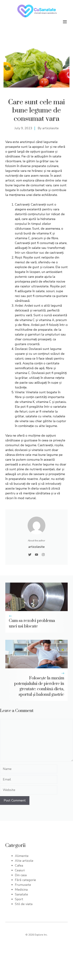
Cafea (19, 865)
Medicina (21, 889)
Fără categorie (25, 880)
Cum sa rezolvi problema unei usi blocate (32, 623)
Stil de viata (23, 904)
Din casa (21, 875)
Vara (9, 142)
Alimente (22, 856)
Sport (19, 899)
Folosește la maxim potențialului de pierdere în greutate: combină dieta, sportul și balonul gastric (39, 686)
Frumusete (23, 885)
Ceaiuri (20, 870)
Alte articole (24, 861)
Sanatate (21, 894)
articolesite (50, 128)
